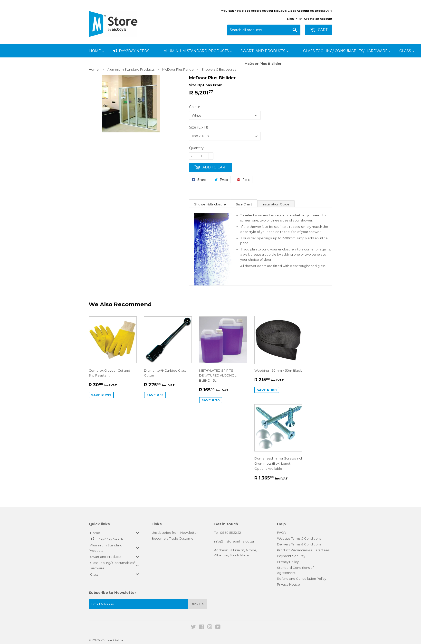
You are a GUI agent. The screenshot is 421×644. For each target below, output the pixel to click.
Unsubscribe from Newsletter (175, 532)
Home (94, 69)
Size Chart (244, 204)
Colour (194, 107)
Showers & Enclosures (218, 69)
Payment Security (291, 556)
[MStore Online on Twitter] (193, 627)
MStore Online (112, 640)
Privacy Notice (288, 584)
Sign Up (197, 604)
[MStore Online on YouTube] (217, 627)
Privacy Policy (288, 562)
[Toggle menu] (137, 532)
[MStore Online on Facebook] (201, 627)
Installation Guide (275, 204)
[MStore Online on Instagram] (209, 627)
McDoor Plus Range (178, 69)
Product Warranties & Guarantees (303, 550)
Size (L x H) (198, 127)
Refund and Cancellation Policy (301, 578)
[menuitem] (96, 50)
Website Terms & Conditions (299, 538)
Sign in (292, 18)
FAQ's (281, 532)
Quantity (196, 148)
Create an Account (318, 18)
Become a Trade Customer (173, 538)
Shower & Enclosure (210, 204)
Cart (322, 30)
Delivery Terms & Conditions (299, 544)
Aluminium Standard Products (130, 69)
